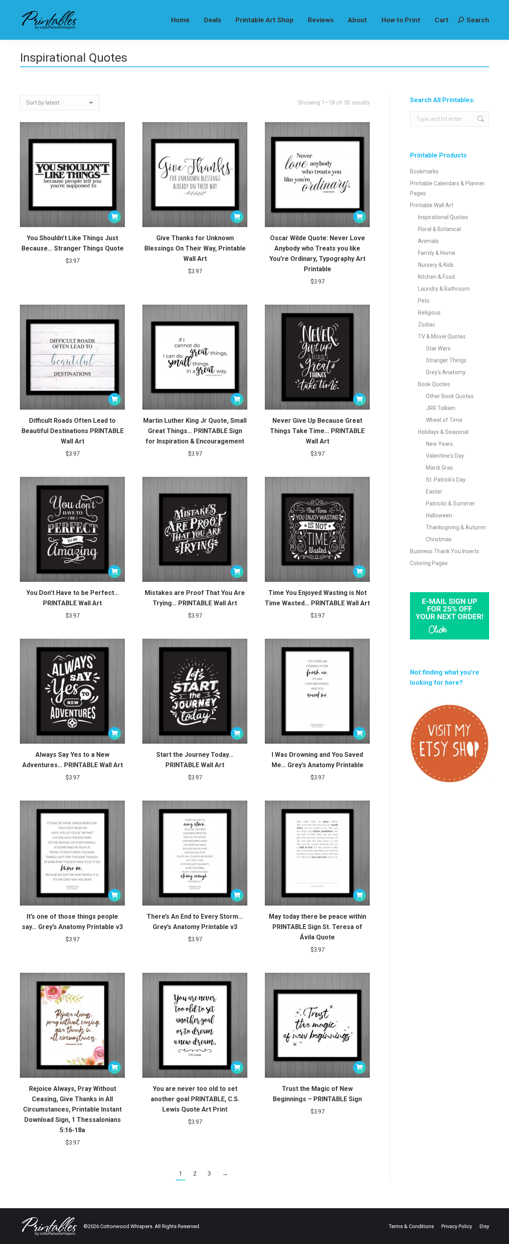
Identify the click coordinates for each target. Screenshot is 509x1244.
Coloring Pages (429, 563)
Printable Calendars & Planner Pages (447, 188)
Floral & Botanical (439, 229)
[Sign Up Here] (449, 615)
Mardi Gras (439, 468)
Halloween (439, 515)
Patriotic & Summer (450, 503)
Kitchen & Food (436, 277)
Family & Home (436, 253)
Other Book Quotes (450, 396)
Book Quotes (434, 384)
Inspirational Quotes (443, 217)
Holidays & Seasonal (443, 432)
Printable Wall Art (431, 205)
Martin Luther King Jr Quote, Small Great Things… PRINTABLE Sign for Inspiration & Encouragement (195, 431)
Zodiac (426, 324)
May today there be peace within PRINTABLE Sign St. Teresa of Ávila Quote (317, 927)
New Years (439, 444)
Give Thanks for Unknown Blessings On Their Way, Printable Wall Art (195, 248)
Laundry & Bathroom (444, 289)
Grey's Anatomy (446, 372)
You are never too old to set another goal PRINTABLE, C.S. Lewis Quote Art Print (195, 1099)
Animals (428, 241)
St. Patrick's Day (446, 479)
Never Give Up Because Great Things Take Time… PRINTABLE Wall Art (317, 431)
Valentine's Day (445, 456)
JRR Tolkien (440, 408)
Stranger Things (446, 360)
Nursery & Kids (436, 265)
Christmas (439, 539)
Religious (429, 312)
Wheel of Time (444, 420)
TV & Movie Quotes (442, 336)
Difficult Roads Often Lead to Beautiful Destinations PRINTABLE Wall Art (72, 431)
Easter (434, 491)
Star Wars (438, 348)
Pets (423, 300)
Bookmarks (424, 171)
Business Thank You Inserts (444, 551)
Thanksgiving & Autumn (456, 527)
